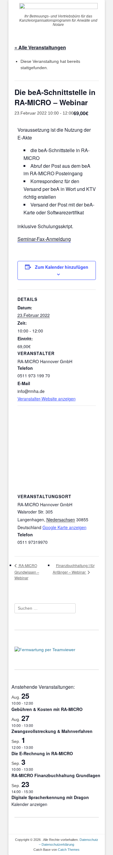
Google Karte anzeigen (64, 527)
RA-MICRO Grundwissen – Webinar (26, 571)
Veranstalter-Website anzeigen (46, 399)
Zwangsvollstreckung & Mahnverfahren (52, 731)
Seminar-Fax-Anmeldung (44, 238)
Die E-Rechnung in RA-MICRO (42, 753)
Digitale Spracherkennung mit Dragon (50, 797)
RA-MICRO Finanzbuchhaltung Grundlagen (55, 775)
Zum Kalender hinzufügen (61, 267)
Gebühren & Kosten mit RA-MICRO (47, 709)
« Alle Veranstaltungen (40, 47)
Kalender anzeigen (29, 804)
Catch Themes (69, 849)
